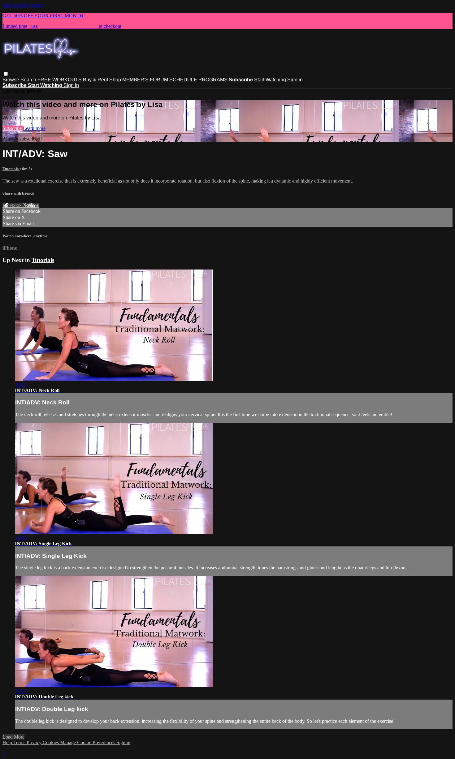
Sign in (295, 79)
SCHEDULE (183, 79)
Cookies (51, 742)
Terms (20, 742)
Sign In (71, 85)
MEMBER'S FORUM (145, 79)
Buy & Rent (95, 79)
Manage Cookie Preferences (88, 742)
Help (7, 742)
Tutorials (11, 168)
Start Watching (270, 79)
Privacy (35, 742)
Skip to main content (22, 5)
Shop (115, 79)
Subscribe (12, 128)
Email (33, 205)
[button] (6, 74)
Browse (11, 79)
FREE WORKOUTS (59, 79)
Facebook (12, 205)
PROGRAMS (213, 79)
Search (28, 79)
